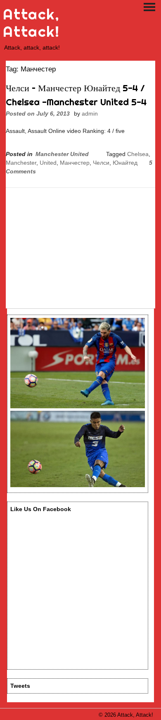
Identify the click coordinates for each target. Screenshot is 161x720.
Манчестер (75, 162)
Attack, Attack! (31, 22)
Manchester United (62, 154)
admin (90, 113)
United (48, 162)
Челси (101, 162)
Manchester (21, 162)
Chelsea (138, 154)
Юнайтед (125, 162)
